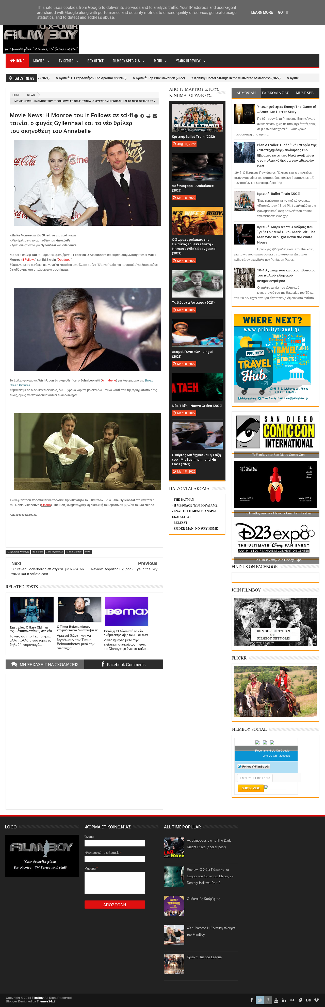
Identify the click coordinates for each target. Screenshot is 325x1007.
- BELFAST (179, 522)
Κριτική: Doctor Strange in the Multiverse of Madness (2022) (204, 78)
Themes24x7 (46, 1001)
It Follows (28, 260)
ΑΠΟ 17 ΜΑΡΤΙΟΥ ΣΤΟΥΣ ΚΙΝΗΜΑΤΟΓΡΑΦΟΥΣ (194, 92)
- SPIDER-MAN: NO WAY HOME (195, 528)
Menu (158, 60)
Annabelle (109, 380)
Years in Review (188, 60)
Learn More (262, 12)
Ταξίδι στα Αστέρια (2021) (193, 302)
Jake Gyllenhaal (54, 551)
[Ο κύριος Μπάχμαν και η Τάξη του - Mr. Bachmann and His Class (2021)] (197, 427)
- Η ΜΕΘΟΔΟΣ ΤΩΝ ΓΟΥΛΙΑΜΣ (195, 505)
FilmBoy (38, 998)
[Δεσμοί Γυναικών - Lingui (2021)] (197, 324)
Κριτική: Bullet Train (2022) (278, 193)
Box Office (95, 60)
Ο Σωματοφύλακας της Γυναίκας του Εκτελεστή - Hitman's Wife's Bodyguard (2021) (194, 246)
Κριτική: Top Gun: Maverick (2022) (127, 78)
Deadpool (64, 260)
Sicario (46, 505)
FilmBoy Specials (126, 60)
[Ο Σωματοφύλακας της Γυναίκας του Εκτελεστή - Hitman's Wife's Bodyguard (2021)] (197, 212)
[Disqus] (84, 741)
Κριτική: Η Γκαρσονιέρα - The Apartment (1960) (59, 78)
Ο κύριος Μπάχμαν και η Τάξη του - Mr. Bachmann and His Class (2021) (196, 459)
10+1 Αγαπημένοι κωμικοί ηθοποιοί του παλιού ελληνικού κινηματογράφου (286, 275)
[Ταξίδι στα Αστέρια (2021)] (197, 275)
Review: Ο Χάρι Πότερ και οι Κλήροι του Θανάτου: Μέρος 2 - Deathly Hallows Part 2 (210, 876)
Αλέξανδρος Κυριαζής (18, 551)
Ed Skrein (37, 551)
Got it (283, 12)
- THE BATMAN (183, 499)
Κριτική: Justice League (204, 957)
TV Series (65, 60)
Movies (38, 60)
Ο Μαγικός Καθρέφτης (203, 899)
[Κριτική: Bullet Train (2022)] (197, 109)
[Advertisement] (227, 34)
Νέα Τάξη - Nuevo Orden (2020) (197, 405)
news (31, 95)
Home (20, 60)
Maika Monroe (74, 551)
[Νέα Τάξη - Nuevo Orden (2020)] (197, 378)
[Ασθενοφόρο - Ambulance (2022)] (197, 158)
